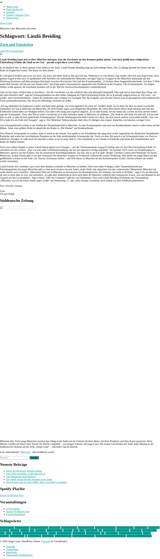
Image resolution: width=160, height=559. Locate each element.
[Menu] (1, 2)
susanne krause (17, 536)
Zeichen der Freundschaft (139, 536)
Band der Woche (14, 9)
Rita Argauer (111, 533)
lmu (100, 530)
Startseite (10, 546)
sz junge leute (34, 536)
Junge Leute (12, 6)
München (16, 533)
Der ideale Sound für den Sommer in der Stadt (29, 479)
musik (8, 533)
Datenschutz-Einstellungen (19, 555)
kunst (75, 530)
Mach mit (25, 452)
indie (32, 530)
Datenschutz (12, 18)
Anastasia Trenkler (39, 527)
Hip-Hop (24, 530)
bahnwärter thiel (69, 527)
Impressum (11, 552)
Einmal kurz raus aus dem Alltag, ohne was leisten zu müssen (36, 482)
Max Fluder (136, 530)
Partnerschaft (78, 533)
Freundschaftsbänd (15, 514)
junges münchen (55, 530)
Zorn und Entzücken (16, 44)
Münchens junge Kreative (35, 533)
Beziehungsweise (125, 527)
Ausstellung (54, 527)
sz (26, 536)
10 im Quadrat (7, 527)
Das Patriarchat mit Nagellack (21, 476)
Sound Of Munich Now (12, 495)
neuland (10, 12)
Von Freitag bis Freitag (83, 536)
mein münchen (149, 530)
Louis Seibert (122, 530)
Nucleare (45, 541)
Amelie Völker (22, 527)
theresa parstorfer (63, 536)
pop (103, 533)
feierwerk (4, 530)
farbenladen (154, 527)
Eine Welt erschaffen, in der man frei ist (25, 473)
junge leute (40, 530)
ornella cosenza (64, 533)
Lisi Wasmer (91, 530)
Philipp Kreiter (93, 533)
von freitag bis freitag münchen (110, 536)
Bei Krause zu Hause (105, 527)
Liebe (82, 530)
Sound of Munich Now (17, 15)
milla (2, 533)
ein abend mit (141, 527)
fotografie (15, 530)
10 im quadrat (13, 508)
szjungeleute (17, 51)
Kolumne (67, 530)
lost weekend (109, 530)
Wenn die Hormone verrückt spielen (24, 471)
